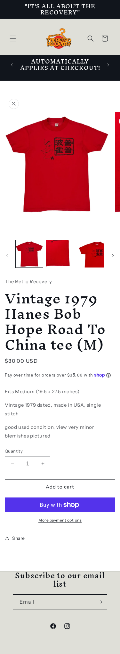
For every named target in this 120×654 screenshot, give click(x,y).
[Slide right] (113, 256)
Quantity (14, 451)
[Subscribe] (100, 601)
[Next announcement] (108, 65)
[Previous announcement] (12, 65)
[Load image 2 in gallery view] (59, 254)
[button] (13, 38)
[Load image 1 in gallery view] (29, 254)
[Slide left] (7, 256)
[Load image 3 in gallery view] (90, 254)
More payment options (60, 520)
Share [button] (18, 538)
